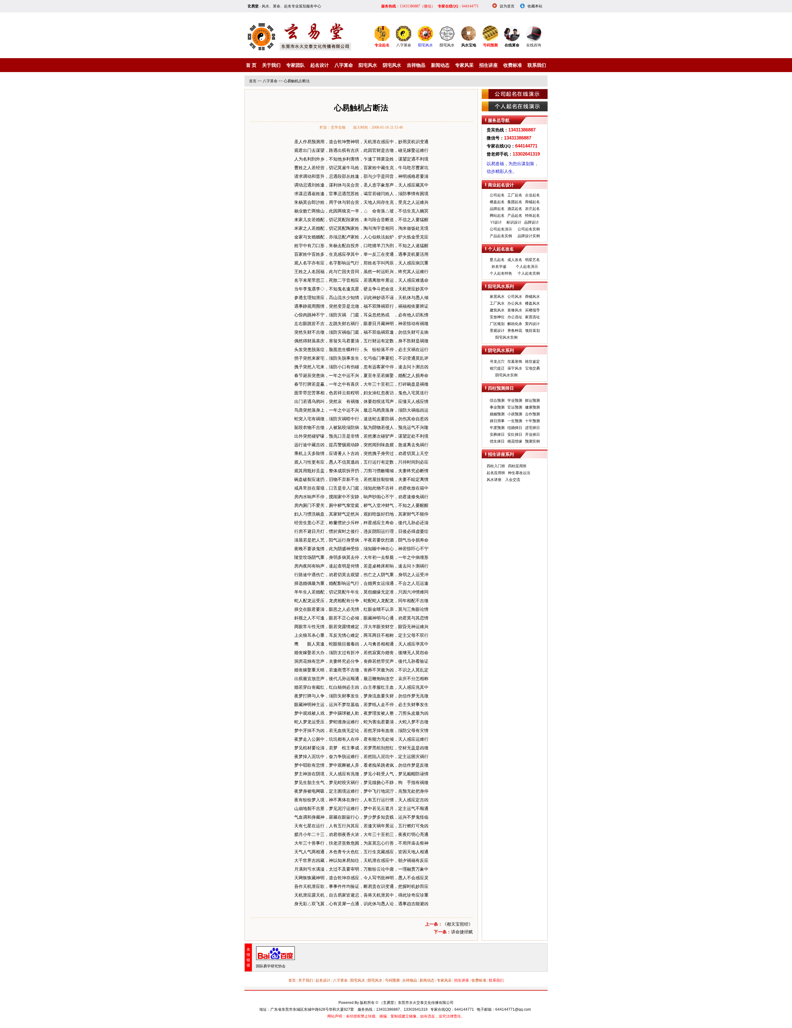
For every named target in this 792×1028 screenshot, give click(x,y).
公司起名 (497, 195)
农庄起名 (532, 209)
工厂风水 (497, 303)
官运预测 (514, 407)
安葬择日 (497, 434)
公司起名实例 (529, 229)
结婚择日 (514, 428)
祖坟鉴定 (532, 361)
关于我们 (271, 65)
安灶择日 (514, 434)
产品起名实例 (501, 236)
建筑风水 (497, 310)
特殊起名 (532, 215)
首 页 (251, 65)
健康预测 (532, 407)
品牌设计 (531, 222)
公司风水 (514, 296)
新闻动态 (440, 65)
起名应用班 (496, 473)
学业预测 (514, 400)
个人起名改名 (501, 249)
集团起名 (514, 202)
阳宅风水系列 (501, 286)
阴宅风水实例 (506, 375)
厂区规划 (497, 324)
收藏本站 (534, 6)
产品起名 (514, 215)
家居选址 (532, 317)
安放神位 (497, 317)
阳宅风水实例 (506, 337)
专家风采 (464, 65)
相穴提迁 (497, 368)
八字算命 (403, 45)
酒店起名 (514, 209)
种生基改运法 (519, 473)
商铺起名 (532, 202)
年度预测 (497, 428)
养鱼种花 (514, 330)
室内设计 (532, 324)
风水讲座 (494, 480)
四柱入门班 (496, 466)
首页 (252, 81)
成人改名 (514, 260)
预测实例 (532, 441)
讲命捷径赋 (462, 932)
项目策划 (532, 330)
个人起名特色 (501, 273)
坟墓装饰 (514, 361)
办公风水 (514, 303)
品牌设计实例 (529, 236)
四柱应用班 (517, 466)
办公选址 (514, 317)
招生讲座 (488, 65)
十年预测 (532, 421)
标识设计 (513, 222)
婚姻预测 (497, 414)
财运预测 (532, 400)
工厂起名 (514, 195)
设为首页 (507, 6)
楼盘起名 (497, 202)
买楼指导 (532, 310)
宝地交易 (532, 368)
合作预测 (532, 414)
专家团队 (295, 65)
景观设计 (497, 330)
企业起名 (532, 195)
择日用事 (497, 421)
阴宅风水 (447, 45)
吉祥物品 (416, 65)
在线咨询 (533, 45)
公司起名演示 (501, 229)
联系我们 (536, 65)
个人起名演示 (527, 266)
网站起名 (497, 215)
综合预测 (497, 400)
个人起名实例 (529, 273)
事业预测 (497, 407)
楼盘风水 (532, 303)
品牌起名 (497, 209)
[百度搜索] (275, 959)
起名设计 (319, 65)
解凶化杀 (514, 324)
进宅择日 (532, 428)
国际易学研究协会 (271, 966)
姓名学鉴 (499, 266)
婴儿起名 (497, 260)
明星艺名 (532, 260)
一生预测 (514, 421)
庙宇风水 (514, 368)
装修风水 (514, 310)
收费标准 (512, 65)
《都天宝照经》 (457, 924)
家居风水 (497, 296)
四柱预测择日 (501, 388)
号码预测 (392, 980)
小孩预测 (514, 414)
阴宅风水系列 (501, 350)
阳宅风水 (425, 45)
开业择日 (532, 434)
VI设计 (496, 222)
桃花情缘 (514, 441)
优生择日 (497, 441)
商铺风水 (532, 296)
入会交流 (512, 480)
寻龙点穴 (497, 361)
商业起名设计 (501, 185)
